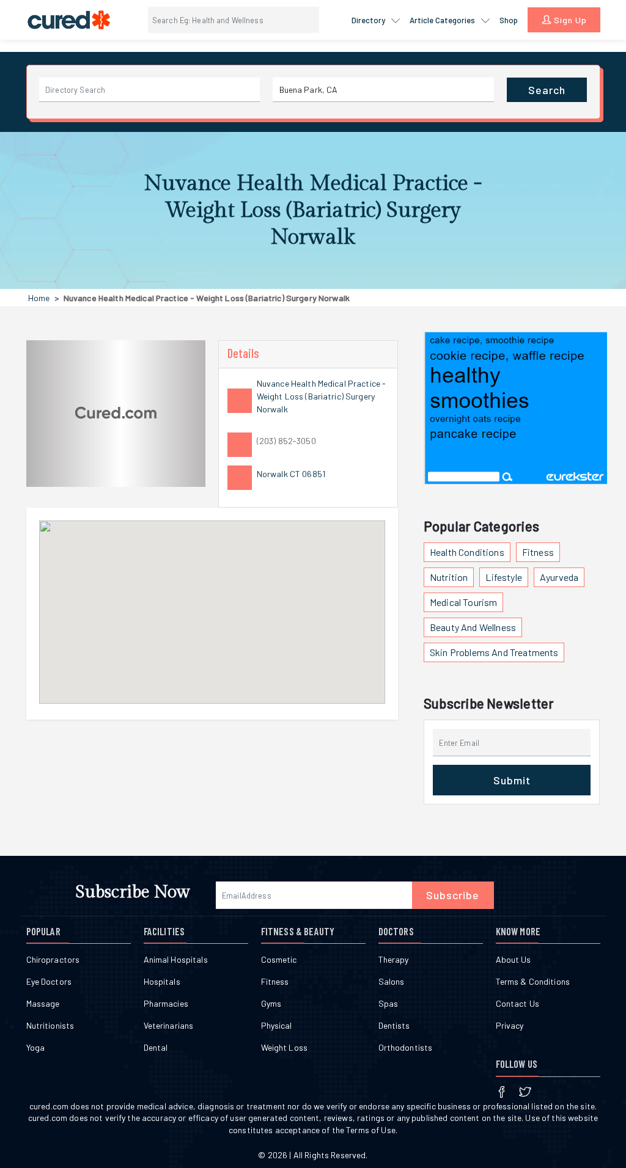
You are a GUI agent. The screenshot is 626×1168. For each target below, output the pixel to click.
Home (39, 298)
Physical (276, 1025)
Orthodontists (405, 1047)
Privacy (510, 1025)
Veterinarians (169, 1025)
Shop (508, 20)
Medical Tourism (463, 602)
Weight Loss (284, 1047)
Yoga (35, 1047)
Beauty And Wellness (473, 627)
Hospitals (162, 981)
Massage (43, 1003)
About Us (513, 959)
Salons (391, 981)
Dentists (394, 1025)
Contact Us (517, 1003)
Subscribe (452, 895)
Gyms (271, 1003)
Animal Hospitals (176, 959)
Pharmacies (166, 1003)
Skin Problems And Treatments (494, 652)
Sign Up (569, 20)
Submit (512, 780)
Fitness (538, 552)
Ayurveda (559, 577)
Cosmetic (279, 959)
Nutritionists (50, 1025)
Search (546, 90)
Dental (156, 1047)
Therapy (393, 959)
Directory (369, 20)
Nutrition (449, 577)
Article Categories (443, 20)
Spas (388, 1003)
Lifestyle (503, 577)
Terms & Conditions (533, 981)
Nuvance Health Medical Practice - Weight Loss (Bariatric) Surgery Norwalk (321, 396)
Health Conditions (467, 552)
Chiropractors (53, 959)
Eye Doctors (49, 981)
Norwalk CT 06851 (291, 474)
